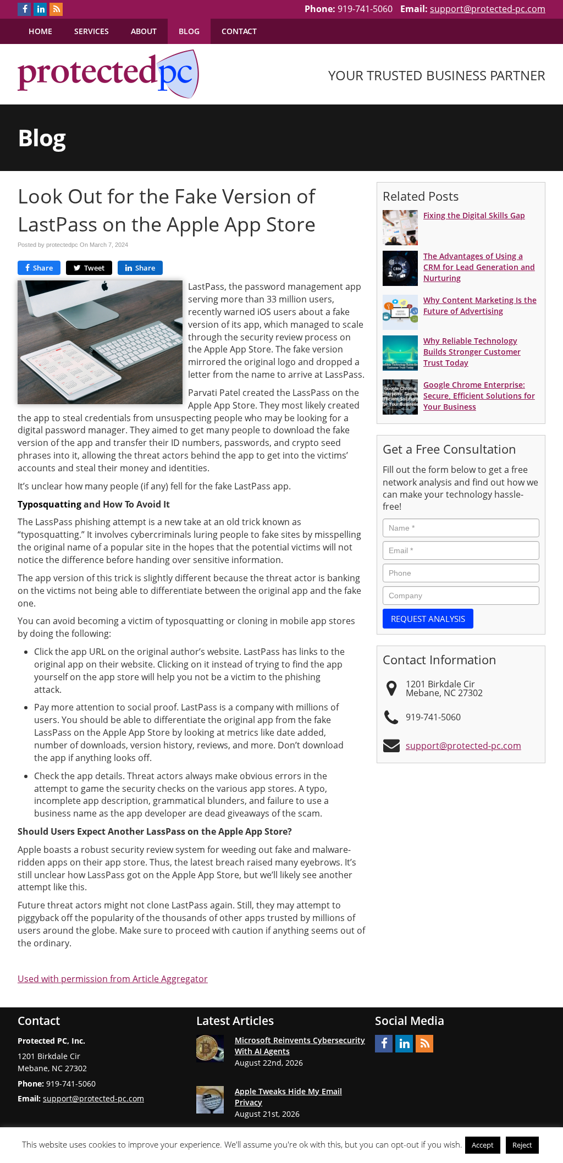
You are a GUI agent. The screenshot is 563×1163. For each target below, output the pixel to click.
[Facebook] (24, 9)
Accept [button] (483, 1145)
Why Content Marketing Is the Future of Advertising (480, 305)
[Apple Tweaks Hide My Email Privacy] (210, 1100)
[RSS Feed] (56, 9)
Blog (189, 31)
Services (91, 31)
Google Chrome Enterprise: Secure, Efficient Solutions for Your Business (479, 395)
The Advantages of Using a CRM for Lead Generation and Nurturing (479, 267)
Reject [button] (522, 1145)
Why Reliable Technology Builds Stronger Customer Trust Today (472, 351)
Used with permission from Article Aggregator (113, 979)
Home (40, 31)
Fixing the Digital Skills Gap (474, 215)
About (144, 31)
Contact (239, 31)
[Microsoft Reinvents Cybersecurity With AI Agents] (210, 1048)
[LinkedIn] (40, 9)
